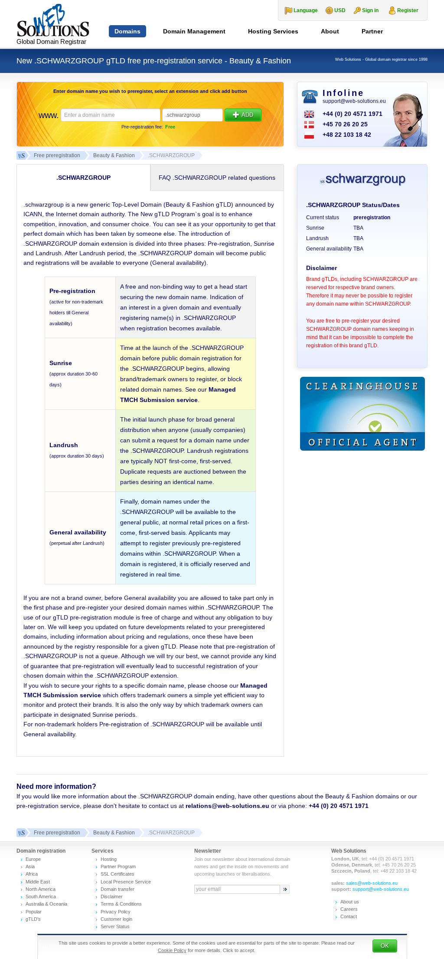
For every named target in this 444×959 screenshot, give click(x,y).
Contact (348, 916)
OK (385, 946)
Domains (127, 31)
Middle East (38, 881)
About (330, 31)
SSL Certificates (117, 874)
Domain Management (194, 31)
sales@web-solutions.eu (372, 883)
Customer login (116, 919)
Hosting (109, 859)
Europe (33, 859)
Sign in (370, 10)
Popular (34, 911)
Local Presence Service (126, 881)
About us (349, 901)
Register (407, 10)
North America (41, 889)
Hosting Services (273, 31)
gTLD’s (33, 919)
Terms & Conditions (121, 903)
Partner (372, 31)
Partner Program (118, 866)
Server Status (115, 926)
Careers (349, 909)
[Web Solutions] (20, 832)
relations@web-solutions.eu (227, 805)
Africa (32, 874)
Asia (30, 866)
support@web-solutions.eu (354, 101)
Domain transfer (117, 889)
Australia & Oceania (46, 903)
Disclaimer (112, 896)
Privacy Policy (116, 911)
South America (41, 896)
